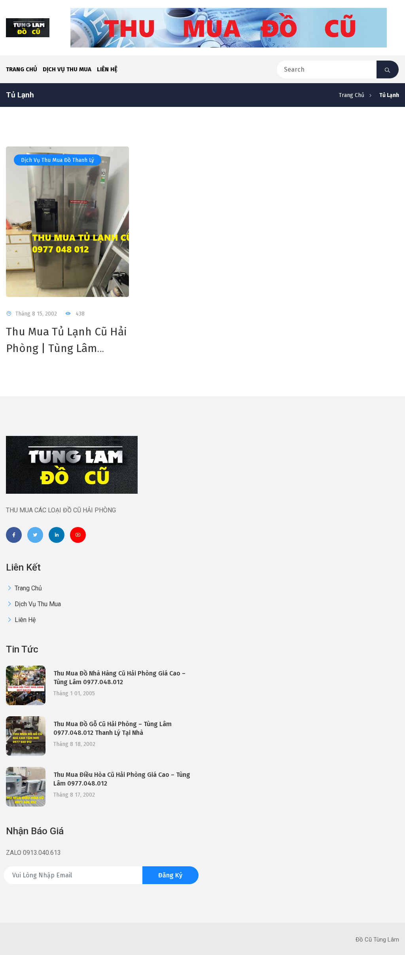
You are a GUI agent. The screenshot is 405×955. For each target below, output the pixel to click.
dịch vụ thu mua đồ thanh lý (57, 160)
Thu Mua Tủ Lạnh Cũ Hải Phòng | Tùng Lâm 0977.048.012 (66, 348)
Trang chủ (21, 69)
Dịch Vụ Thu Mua (67, 69)
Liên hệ (107, 69)
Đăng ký (170, 875)
